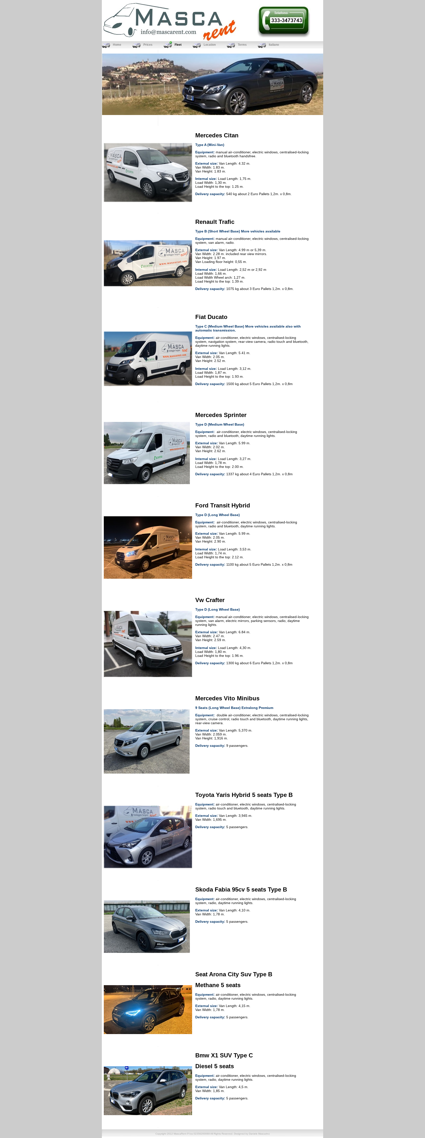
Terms (242, 44)
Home (117, 44)
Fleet (178, 44)
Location (210, 44)
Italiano (274, 44)
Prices (147, 44)
